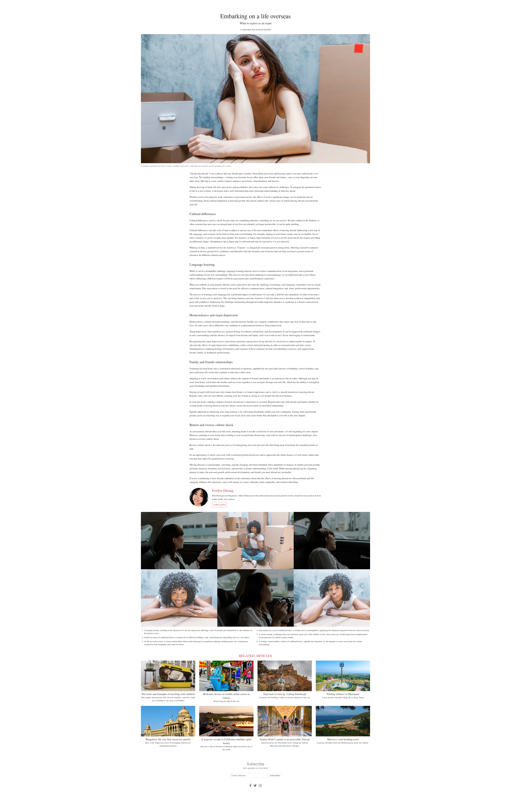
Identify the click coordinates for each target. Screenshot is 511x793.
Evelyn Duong (263, 29)
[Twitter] (255, 785)
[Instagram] (260, 785)
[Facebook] (250, 785)
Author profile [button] (219, 504)
